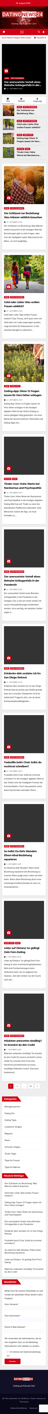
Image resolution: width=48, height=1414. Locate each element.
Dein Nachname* (12, 1316)
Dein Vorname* (11, 1304)
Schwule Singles (12, 1147)
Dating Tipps (9, 943)
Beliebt (21, 101)
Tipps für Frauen (12, 1160)
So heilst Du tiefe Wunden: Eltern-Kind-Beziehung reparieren (20, 855)
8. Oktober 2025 (13, 957)
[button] (39, 32)
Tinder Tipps (28, 135)
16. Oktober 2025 (14, 222)
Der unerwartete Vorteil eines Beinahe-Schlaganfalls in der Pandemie (22, 85)
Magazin (20, 149)
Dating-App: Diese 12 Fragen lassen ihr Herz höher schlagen (28, 141)
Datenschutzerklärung (18, 1408)
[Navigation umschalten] (21, 32)
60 (30, 1086)
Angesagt (37, 101)
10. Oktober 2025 (14, 771)
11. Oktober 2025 (14, 682)
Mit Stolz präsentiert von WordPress (16, 1398)
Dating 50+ (10, 1113)
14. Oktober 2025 (14, 400)
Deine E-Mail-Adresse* (15, 1327)
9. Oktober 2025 (13, 864)
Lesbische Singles (13, 1127)
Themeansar (24, 1402)
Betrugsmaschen (12, 1107)
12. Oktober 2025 (15, 89)
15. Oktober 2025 (14, 311)
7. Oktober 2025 (13, 1050)
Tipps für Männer (17, 78)
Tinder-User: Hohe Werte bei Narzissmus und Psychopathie (28, 155)
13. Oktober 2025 (14, 493)
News (7, 78)
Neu (8, 101)
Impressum (33, 1408)
